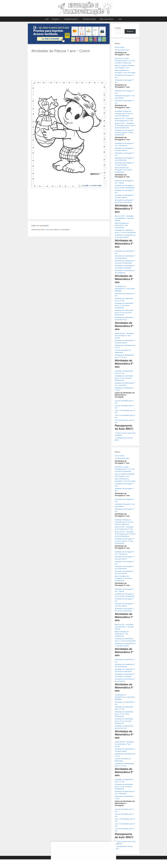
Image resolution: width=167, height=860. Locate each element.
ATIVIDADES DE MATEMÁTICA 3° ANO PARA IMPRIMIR (125, 289)
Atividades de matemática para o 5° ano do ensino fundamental (124, 378)
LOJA (120, 19)
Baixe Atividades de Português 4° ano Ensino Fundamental (123, 170)
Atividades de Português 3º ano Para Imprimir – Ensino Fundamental (124, 132)
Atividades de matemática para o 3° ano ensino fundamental (124, 305)
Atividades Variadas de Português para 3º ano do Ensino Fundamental (124, 113)
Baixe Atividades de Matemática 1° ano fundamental (122, 225)
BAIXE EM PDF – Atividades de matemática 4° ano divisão (124, 336)
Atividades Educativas (70, 19)
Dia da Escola (119, 47)
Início (47, 19)
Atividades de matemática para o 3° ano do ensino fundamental (124, 312)
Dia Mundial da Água (122, 50)
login (47, 229)
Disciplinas (55, 19)
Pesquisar (130, 31)
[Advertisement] (68, 68)
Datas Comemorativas (106, 19)
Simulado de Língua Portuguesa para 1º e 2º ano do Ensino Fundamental (125, 61)
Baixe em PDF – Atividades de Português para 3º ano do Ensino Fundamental (125, 125)
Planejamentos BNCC (89, 19)
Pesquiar (118, 28)
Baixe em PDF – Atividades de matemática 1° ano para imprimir (124, 218)
